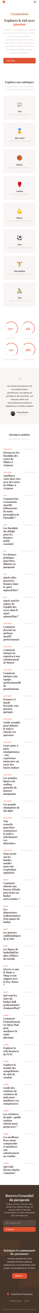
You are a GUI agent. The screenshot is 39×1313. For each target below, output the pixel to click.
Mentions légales (15, 1301)
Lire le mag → (11, 61)
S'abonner (10, 1229)
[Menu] (35, 2)
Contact (26, 1301)
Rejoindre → (19, 1276)
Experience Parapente (22, 1293)
